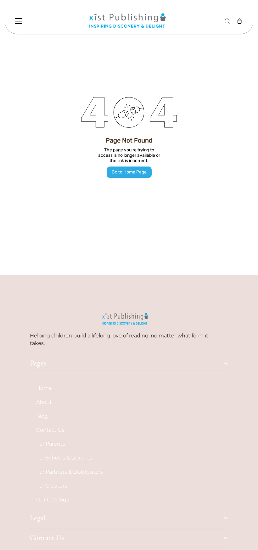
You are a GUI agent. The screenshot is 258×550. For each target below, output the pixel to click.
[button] (227, 21)
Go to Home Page (129, 172)
